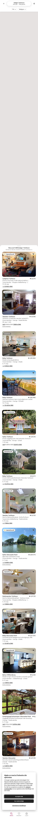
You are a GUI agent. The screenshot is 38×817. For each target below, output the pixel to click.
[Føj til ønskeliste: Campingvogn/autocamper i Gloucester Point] (33, 691)
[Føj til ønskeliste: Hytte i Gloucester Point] (33, 530)
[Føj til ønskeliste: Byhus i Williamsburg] (33, 650)
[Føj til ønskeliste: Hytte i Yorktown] (33, 412)
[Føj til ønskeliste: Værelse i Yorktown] (33, 490)
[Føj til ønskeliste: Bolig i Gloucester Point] (33, 610)
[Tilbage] (4, 3)
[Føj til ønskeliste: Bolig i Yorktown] (33, 333)
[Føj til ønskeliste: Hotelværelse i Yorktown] (33, 571)
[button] (7, 286)
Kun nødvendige (19, 801)
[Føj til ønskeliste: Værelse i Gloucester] (33, 733)
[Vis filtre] (34, 3)
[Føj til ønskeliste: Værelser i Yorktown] (33, 291)
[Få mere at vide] (31, 249)
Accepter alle (19, 796)
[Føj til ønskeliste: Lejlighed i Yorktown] (33, 254)
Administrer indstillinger (19, 805)
